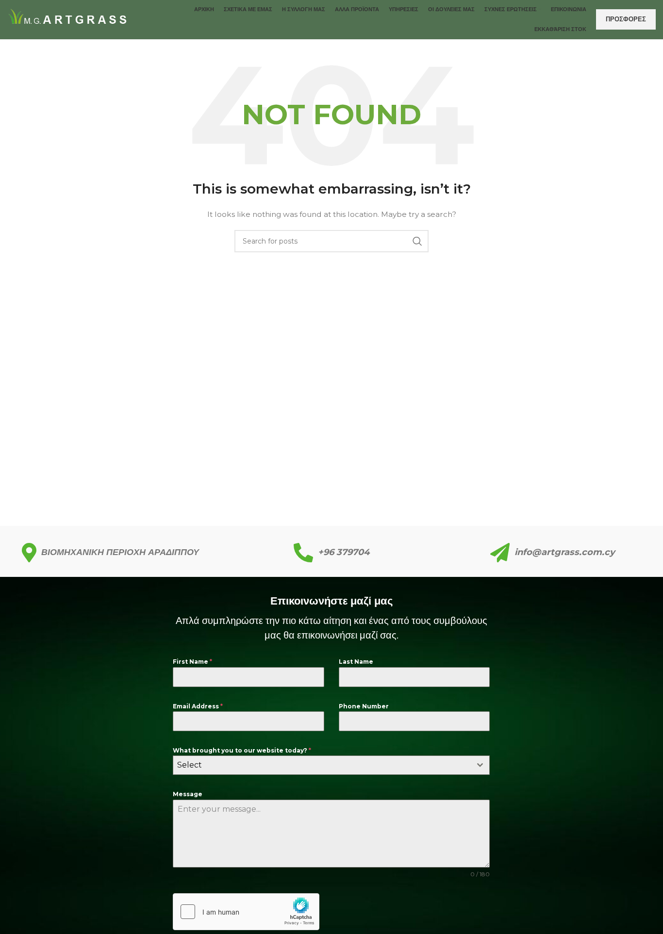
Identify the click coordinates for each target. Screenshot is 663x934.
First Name (192, 661)
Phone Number (364, 706)
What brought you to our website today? (242, 750)
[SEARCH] (417, 241)
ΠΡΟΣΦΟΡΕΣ (626, 19)
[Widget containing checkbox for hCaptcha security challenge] (246, 911)
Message (187, 794)
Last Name (356, 661)
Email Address (198, 706)
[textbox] (322, 765)
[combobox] (331, 765)
